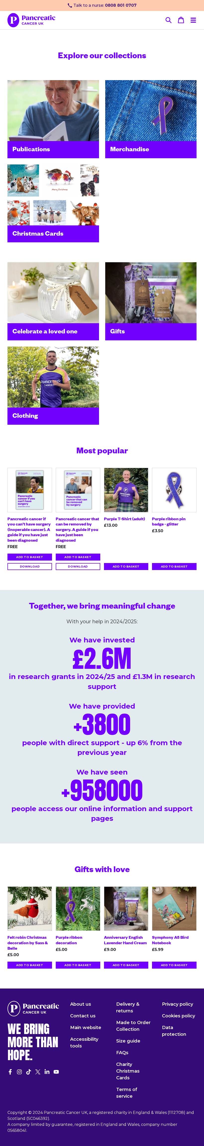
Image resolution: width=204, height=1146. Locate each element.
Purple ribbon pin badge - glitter (169, 521)
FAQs (122, 1052)
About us (80, 1004)
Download (30, 566)
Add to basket (29, 557)
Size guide (128, 1041)
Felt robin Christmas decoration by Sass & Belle (27, 942)
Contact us (83, 1016)
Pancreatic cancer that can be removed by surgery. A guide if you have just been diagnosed (77, 529)
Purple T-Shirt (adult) (124, 518)
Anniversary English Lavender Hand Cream (125, 939)
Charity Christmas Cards (128, 1071)
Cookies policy (178, 1016)
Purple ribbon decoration (69, 939)
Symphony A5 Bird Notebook (170, 939)
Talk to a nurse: (105, 5)
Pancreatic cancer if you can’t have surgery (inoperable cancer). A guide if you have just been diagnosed (29, 529)
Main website (85, 1027)
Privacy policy (177, 1004)
